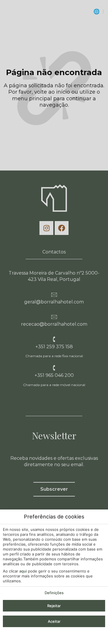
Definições (54, 592)
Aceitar (54, 621)
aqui (23, 571)
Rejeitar (54, 605)
